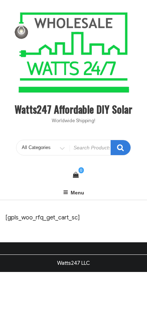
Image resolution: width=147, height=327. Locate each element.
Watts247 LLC (73, 263)
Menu (77, 192)
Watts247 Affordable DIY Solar (73, 109)
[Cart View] (75, 175)
